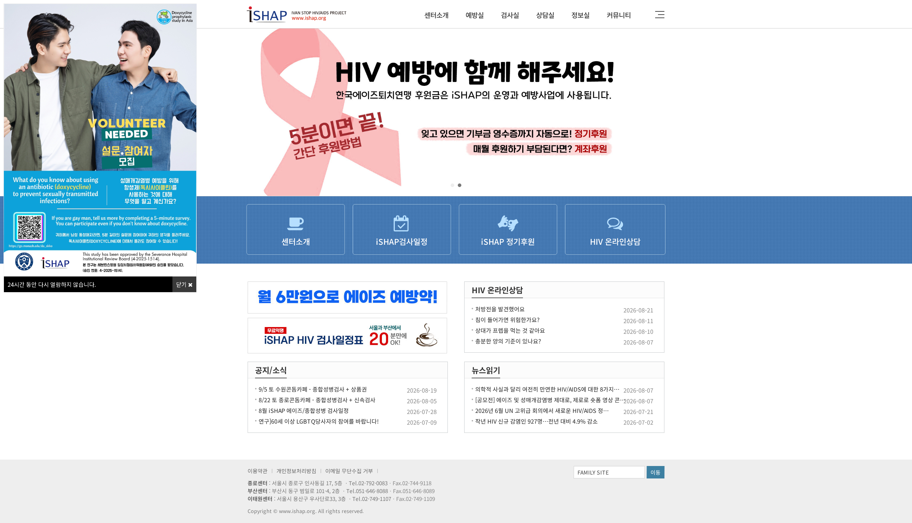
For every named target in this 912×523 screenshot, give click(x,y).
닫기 (182, 284)
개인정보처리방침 (296, 471)
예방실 (475, 15)
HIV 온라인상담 (497, 289)
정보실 (580, 15)
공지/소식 (271, 370)
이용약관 (258, 471)
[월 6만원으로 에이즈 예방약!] (348, 297)
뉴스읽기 (486, 370)
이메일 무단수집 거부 (349, 471)
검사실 (510, 15)
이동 (655, 472)
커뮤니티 (619, 15)
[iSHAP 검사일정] (348, 335)
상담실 (545, 15)
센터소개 (436, 15)
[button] (452, 185)
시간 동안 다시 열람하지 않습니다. (51, 284)
